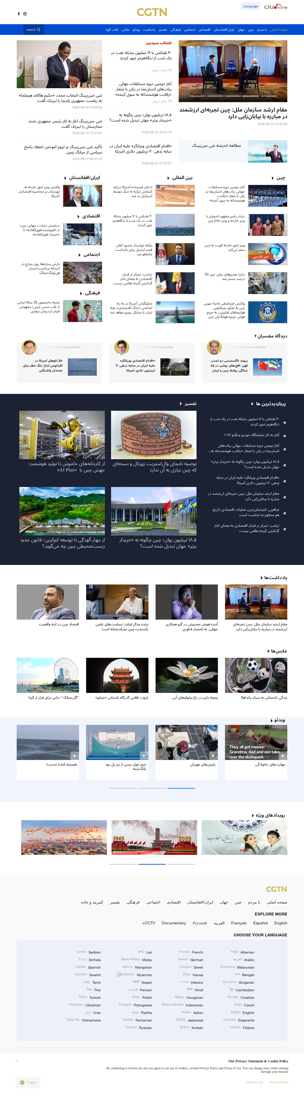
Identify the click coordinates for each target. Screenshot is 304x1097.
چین (238, 902)
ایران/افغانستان (200, 902)
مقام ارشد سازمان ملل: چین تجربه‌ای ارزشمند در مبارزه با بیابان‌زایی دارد (243, 496)
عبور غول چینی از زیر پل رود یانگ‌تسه (125, 766)
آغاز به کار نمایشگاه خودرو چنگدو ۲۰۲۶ (252, 435)
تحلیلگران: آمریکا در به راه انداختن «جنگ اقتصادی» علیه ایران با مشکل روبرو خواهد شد (131, 308)
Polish (142, 997)
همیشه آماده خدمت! (61, 764)
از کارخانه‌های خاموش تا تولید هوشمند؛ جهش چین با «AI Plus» (66, 467)
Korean (191, 1027)
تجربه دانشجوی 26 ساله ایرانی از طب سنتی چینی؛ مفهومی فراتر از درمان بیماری (38, 306)
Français (239, 922)
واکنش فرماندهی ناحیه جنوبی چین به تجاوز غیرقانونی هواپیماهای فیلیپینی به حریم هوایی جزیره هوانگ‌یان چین (224, 310)
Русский (200, 922)
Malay (136, 959)
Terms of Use (254, 1082)
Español (260, 922)
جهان (224, 902)
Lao (145, 952)
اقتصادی (174, 902)
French (191, 952)
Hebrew (192, 982)
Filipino (242, 1027)
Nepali (142, 982)
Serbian (88, 952)
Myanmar (134, 975)
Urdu (93, 1012)
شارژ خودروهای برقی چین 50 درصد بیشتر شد (225, 276)
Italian (192, 1012)
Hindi (195, 990)
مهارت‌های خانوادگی (270, 764)
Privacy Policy (279, 1082)
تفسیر (115, 902)
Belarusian (237, 967)
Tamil (92, 982)
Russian (139, 1027)
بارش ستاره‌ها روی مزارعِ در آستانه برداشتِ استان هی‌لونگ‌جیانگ (40, 268)
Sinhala (90, 959)
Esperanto (238, 1020)
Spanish (88, 967)
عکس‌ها (279, 651)
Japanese (189, 1020)
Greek (191, 967)
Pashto (142, 1012)
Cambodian (242, 990)
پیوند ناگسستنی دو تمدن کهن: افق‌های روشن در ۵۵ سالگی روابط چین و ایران (229, 365)
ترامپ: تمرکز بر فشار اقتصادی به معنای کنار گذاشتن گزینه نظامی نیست (132, 278)
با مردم (254, 902)
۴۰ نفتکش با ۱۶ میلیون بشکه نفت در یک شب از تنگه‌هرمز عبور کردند (132, 220)
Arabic (243, 959)
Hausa (193, 975)
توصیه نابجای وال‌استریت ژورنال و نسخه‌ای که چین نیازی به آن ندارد (155, 467)
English (280, 922)
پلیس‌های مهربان (203, 764)
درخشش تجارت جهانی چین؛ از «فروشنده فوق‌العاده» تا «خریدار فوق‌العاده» (40, 230)
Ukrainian (85, 1005)
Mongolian (137, 967)
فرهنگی (133, 902)
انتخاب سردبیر (159, 43)
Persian (140, 990)
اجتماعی (153, 902)
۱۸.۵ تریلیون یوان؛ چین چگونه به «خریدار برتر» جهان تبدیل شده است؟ (245, 464)
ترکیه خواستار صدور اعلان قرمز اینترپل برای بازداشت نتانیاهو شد (133, 249)
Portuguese (135, 1005)
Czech (244, 1005)
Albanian (242, 952)
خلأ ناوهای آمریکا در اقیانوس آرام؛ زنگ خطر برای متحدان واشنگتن (43, 365)
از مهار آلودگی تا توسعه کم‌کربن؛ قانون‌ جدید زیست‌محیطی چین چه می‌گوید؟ (62, 543)
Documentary (174, 922)
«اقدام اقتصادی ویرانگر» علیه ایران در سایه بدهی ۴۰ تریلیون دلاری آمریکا (135, 365)
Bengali (244, 975)
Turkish (89, 997)
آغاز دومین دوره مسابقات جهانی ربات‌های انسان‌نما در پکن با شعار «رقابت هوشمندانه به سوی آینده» (225, 194)
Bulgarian (238, 982)
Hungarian (189, 997)
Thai (93, 990)
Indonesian (182, 1005)
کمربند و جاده (92, 902)
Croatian (241, 997)
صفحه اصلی (277, 902)
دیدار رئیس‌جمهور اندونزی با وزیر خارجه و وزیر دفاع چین (225, 218)
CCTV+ (148, 922)
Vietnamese (83, 1020)
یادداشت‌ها (275, 578)
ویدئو (279, 720)
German (190, 959)
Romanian (137, 1020)
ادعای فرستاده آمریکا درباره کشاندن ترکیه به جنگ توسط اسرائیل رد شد (132, 191)
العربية (219, 922)
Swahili (88, 975)
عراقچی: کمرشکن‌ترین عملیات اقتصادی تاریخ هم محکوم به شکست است (246, 512)
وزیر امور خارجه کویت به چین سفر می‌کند (225, 247)
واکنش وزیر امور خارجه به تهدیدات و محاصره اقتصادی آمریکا (39, 191)
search (30, 29)
